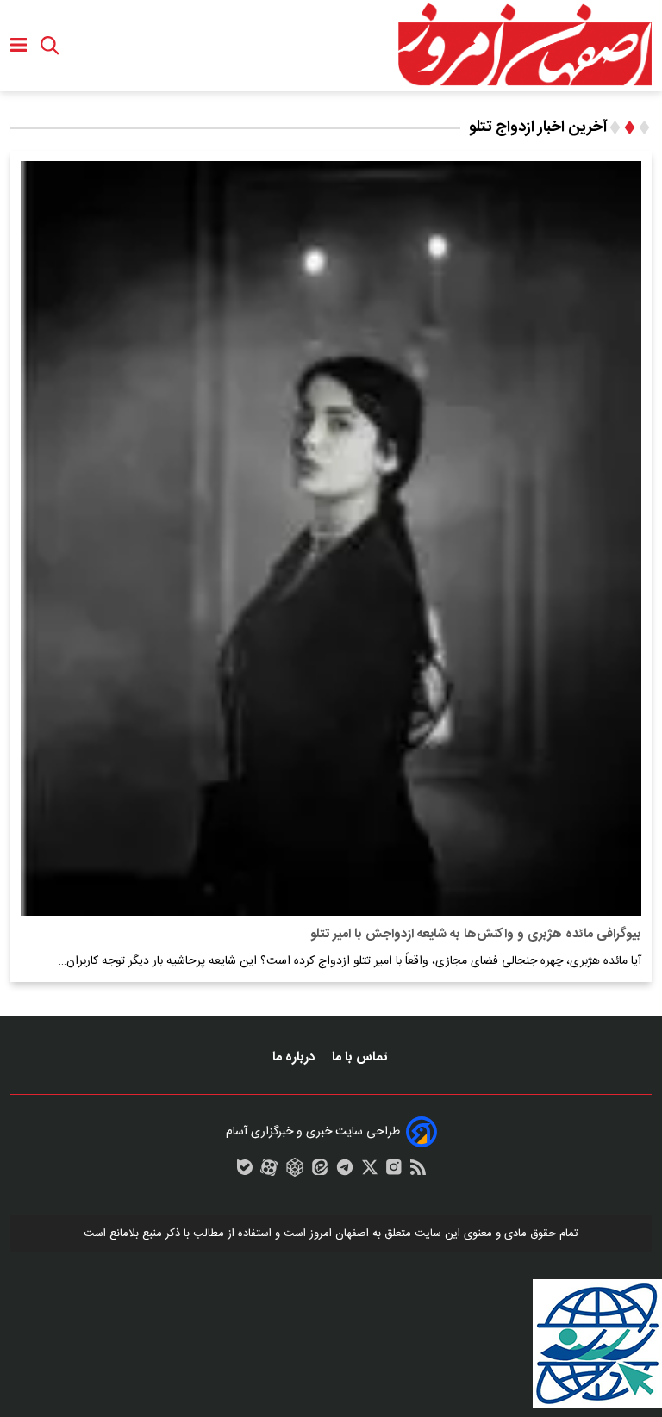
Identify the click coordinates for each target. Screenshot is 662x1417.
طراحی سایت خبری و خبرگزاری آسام (313, 1132)
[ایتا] (320, 1171)
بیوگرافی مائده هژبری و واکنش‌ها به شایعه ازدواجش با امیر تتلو (475, 934)
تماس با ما (361, 1057)
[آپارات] (269, 1171)
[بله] (245, 1171)
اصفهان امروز (339, 1233)
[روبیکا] (294, 1171)
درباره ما (295, 1057)
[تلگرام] (344, 1171)
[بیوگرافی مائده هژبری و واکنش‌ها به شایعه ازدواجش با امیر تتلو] (331, 538)
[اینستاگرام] (394, 1171)
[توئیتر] (370, 1171)
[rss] (418, 1171)
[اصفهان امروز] (524, 45)
